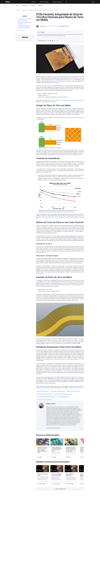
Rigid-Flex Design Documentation (73, 391)
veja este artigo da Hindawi (49, 236)
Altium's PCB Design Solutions (43, 391)
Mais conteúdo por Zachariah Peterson (53, 427)
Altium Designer (71, 377)
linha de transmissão (47, 111)
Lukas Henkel (47, 281)
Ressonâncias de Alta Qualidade (24, 25)
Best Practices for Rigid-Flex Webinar (44, 399)
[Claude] (53, 41)
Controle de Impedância (22, 20)
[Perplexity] (50, 41)
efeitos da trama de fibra (72, 228)
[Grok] (57, 41)
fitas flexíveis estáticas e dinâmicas (64, 154)
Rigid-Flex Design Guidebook (63, 396)
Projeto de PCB (24, 5)
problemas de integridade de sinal (59, 81)
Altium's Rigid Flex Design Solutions (58, 391)
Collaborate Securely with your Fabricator (45, 394)
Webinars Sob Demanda (78, 387)
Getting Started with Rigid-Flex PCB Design (63, 394)
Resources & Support (44, 1)
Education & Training (57, 1)
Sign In (93, 1)
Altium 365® (46, 380)
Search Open (66, 1)
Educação (40, 5)
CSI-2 (42, 297)
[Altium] (7, 1)
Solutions (33, 1)
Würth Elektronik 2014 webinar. (67, 211)
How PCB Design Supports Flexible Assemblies (46, 396)
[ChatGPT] (48, 41)
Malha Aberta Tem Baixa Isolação (24, 27)
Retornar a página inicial (61, 488)
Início (17, 5)
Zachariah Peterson (43, 26)
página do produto (40, 387)
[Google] (55, 41)
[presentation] (83, 435)
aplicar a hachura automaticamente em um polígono (66, 340)
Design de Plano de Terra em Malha (25, 18)
